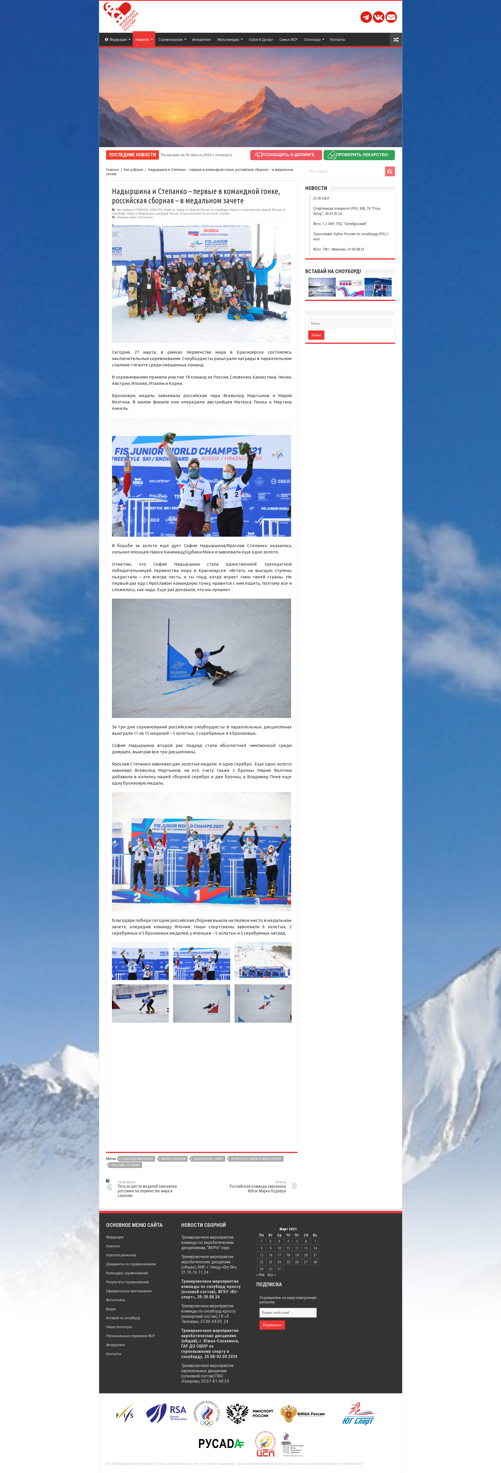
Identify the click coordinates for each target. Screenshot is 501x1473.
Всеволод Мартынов (137, 1159)
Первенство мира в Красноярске (256, 1159)
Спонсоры (312, 39)
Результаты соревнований (127, 1282)
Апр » (271, 1275)
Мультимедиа (228, 39)
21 (315, 1255)
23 (270, 1262)
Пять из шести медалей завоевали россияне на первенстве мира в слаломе (147, 1189)
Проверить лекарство (362, 154)
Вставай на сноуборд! (123, 1318)
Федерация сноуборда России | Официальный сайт (158, 1463)
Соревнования (171, 39)
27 (306, 1262)
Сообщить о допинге (289, 154)
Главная (112, 169)
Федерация (118, 39)
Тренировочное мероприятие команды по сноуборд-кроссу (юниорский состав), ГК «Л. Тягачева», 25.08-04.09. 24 (208, 1313)
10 (279, 1248)
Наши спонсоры (119, 1327)
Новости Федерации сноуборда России (153, 213)
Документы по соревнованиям (131, 1264)
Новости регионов (121, 1255)
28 (315, 1262)
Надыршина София (208, 1159)
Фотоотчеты (115, 1300)
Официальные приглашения (129, 1291)
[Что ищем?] (390, 171)
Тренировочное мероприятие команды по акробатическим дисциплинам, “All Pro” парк (207, 1242)
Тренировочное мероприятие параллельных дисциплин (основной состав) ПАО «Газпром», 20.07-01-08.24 (207, 1373)
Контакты (337, 39)
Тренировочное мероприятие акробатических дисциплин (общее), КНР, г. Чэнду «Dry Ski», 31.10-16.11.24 (209, 1264)
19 (297, 1255)
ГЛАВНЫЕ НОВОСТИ (148, 210)
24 (279, 1262)
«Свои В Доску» (260, 39)
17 (279, 1255)
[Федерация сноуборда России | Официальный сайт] (121, 15)
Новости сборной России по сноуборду (202, 210)
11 (288, 1248)
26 (297, 1262)
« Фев (260, 1275)
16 (270, 1255)
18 (288, 1255)
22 (261, 1262)
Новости (142, 39)
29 (261, 1269)
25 (288, 1262)
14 (315, 1248)
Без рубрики (133, 169)
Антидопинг (201, 39)
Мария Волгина (173, 1159)
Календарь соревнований (127, 1273)
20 (306, 1255)
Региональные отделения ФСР (130, 1336)
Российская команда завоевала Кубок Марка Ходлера (258, 1186)
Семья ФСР (288, 39)
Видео (111, 1309)
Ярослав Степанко (125, 1165)
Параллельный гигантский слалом (204, 213)
